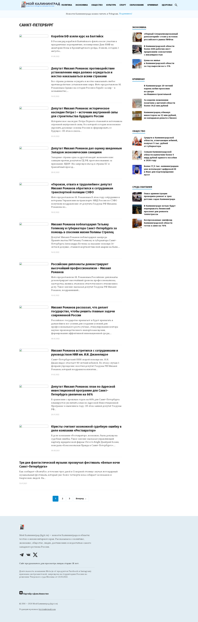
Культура (111, 5)
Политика (66, 5)
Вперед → (81, 498)
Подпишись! (125, 13)
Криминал (152, 5)
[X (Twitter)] (35, 555)
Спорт (122, 5)
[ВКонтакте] (28, 555)
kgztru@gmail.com (47, 609)
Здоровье (167, 5)
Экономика (82, 5)
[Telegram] (21, 555)
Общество (97, 5)
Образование (137, 5)
